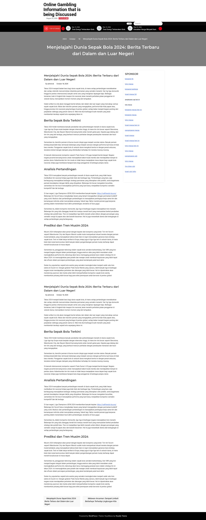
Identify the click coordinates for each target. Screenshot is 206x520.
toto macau (129, 161)
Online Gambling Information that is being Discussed (62, 9)
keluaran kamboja (131, 89)
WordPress (93, 516)
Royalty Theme (121, 516)
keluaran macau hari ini (133, 110)
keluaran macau (130, 115)
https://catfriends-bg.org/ (106, 193)
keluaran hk (129, 79)
